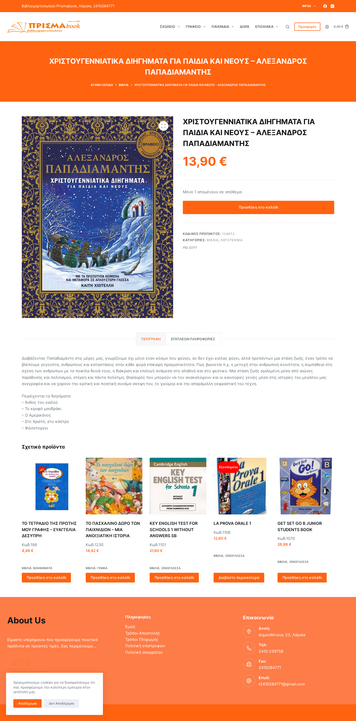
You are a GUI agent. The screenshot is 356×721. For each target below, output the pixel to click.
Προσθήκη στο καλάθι (258, 207)
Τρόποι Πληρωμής (141, 639)
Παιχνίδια (220, 26)
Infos (306, 6)
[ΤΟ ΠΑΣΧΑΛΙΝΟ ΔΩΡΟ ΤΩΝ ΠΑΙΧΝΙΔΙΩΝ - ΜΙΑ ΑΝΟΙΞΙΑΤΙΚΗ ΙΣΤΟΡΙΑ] (114, 486)
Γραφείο (193, 26)
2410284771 (270, 667)
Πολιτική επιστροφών (145, 645)
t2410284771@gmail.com (282, 684)
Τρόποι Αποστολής (142, 633)
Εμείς (130, 626)
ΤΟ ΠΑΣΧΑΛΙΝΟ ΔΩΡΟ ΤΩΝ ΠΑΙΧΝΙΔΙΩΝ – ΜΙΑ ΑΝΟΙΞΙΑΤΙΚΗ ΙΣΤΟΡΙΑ (113, 529)
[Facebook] (325, 6)
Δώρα (244, 26)
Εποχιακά (264, 26)
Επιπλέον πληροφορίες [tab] (193, 339)
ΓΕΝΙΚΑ (102, 568)
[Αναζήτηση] (287, 27)
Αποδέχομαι (27, 703)
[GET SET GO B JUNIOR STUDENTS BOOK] (306, 486)
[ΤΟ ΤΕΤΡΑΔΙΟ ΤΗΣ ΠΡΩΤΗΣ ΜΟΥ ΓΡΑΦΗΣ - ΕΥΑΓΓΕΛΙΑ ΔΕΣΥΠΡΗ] (50, 486)
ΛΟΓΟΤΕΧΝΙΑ (231, 240)
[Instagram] (332, 6)
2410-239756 (271, 651)
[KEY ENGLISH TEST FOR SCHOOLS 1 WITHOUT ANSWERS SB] (178, 486)
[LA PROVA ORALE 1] (242, 486)
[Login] (327, 27)
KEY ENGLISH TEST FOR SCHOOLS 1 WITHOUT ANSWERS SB (174, 529)
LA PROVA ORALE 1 (232, 523)
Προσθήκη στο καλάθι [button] (46, 577)
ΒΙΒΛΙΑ (212, 240)
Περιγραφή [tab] (151, 339)
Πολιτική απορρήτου (144, 652)
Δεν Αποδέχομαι (61, 703)
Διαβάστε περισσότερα (238, 577)
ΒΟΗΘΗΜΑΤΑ (42, 568)
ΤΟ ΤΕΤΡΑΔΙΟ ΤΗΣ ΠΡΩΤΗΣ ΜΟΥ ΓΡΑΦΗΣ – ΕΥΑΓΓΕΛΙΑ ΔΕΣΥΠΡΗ (49, 529)
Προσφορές (307, 27)
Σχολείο (167, 26)
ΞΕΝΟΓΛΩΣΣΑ (171, 568)
